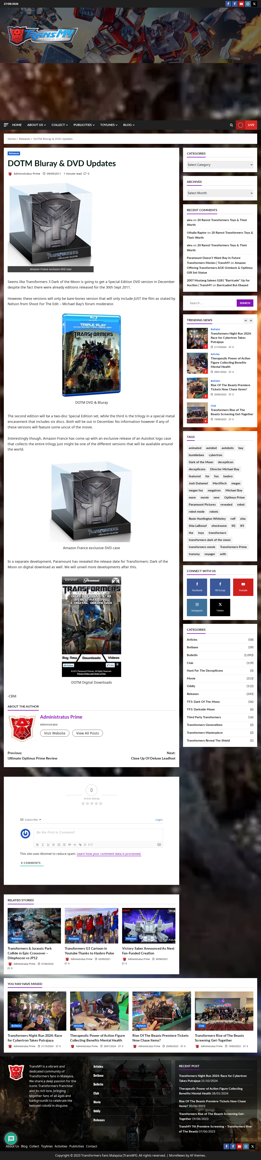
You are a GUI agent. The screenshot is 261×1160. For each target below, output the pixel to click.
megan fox (196, 490)
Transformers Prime (233, 547)
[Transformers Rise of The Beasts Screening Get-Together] (224, 1010)
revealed (226, 504)
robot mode (197, 511)
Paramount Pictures (202, 504)
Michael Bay (233, 490)
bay (240, 448)
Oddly (191, 686)
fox (216, 476)
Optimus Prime (234, 497)
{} (85, 844)
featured (195, 476)
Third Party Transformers (204, 717)
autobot (211, 448)
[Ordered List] (59, 844)
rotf (232, 518)
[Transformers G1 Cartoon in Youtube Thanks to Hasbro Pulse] (91, 926)
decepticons (197, 469)
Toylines (107, 124)
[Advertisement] (130, 91)
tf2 (233, 525)
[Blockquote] (69, 844)
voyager (209, 554)
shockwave (219, 525)
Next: (153, 755)
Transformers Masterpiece (205, 732)
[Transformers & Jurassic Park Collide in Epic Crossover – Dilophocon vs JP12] (34, 926)
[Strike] (53, 844)
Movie (191, 678)
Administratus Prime (26, 173)
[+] (90, 844)
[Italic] (42, 844)
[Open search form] (231, 125)
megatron (214, 490)
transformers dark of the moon (210, 539)
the (191, 532)
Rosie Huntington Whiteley (207, 518)
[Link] (80, 844)
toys (201, 532)
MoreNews (177, 1155)
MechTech (220, 483)
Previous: (32, 755)
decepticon (225, 462)
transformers (217, 532)
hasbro (228, 476)
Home (17, 124)
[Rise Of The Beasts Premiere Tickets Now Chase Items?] (161, 1010)
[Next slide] (251, 320)
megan (235, 483)
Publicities (83, 124)
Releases (14, 153)
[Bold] (37, 844)
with (223, 554)
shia (243, 518)
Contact (91, 1146)
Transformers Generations (204, 724)
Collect (58, 124)
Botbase (192, 647)
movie (205, 497)
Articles (215, 329)
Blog (127, 124)
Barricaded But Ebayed (232, 285)
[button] (6, 124)
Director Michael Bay (224, 469)
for (207, 476)
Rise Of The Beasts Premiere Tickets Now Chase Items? (197, 363)
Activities (61, 1146)
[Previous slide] (245, 320)
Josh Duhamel (198, 483)
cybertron (215, 455)
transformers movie (202, 547)
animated (195, 448)
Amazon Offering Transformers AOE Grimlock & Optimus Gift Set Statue (220, 267)
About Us (35, 124)
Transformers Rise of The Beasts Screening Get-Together (197, 388)
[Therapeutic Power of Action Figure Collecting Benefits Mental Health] (99, 1010)
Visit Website (54, 733)
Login (159, 819)
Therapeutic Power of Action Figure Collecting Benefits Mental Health (197, 338)
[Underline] (48, 844)
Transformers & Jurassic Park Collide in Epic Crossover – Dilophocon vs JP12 (30, 953)
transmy (194, 554)
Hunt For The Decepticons (205, 670)
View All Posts (87, 733)
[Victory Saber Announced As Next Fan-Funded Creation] (148, 926)
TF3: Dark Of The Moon (203, 701)
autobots (228, 448)
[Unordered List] (64, 844)
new (217, 497)
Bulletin (215, 356)
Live (251, 124)
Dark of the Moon (201, 462)
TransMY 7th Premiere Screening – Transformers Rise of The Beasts (197, 412)
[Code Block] (75, 844)
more (192, 497)
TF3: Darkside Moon (201, 709)
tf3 (242, 525)
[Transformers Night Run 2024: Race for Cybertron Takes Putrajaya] (37, 1010)
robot (241, 504)
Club (213, 381)
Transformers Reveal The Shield (208, 740)
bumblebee (196, 455)
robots (213, 511)
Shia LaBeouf (198, 525)
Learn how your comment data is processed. (109, 854)
